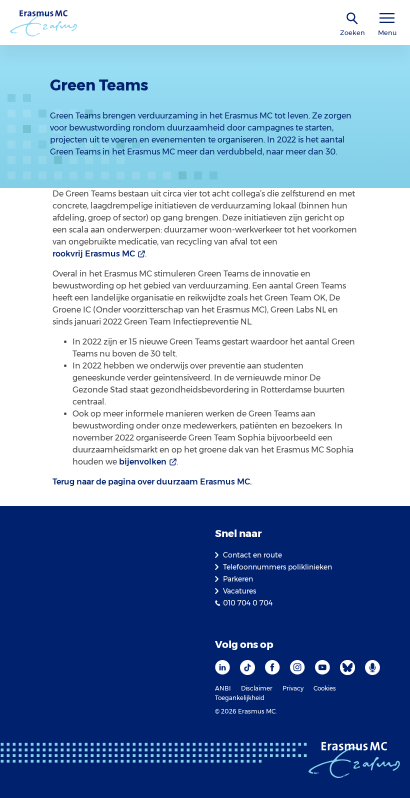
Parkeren (238, 579)
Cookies (325, 688)
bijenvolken (142, 461)
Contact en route (252, 555)
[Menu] (387, 18)
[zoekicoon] (352, 18)
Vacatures (239, 591)
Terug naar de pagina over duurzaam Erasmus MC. (152, 481)
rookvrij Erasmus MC (93, 253)
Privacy (293, 688)
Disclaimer (256, 688)
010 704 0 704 (247, 603)
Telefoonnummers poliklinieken (277, 567)
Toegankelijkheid (239, 698)
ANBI (223, 688)
